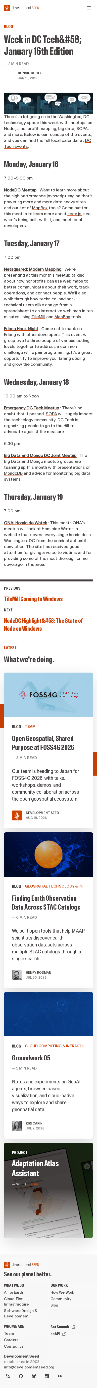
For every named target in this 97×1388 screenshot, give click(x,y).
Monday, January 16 (31, 164)
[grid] (48, 957)
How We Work (62, 1292)
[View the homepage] (21, 8)
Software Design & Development (20, 1313)
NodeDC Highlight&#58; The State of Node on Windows (43, 625)
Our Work (59, 1285)
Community (60, 1299)
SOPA (51, 414)
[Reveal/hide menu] (89, 8)
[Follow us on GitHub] (21, 1376)
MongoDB (13, 473)
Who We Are (14, 1326)
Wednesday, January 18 (36, 382)
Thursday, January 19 (33, 497)
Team (9, 1334)
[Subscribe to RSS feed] (8, 1376)
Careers (11, 1340)
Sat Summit (59, 1327)
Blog (8, 27)
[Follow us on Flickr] (60, 1376)
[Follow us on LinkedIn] (47, 1376)
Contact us (14, 1346)
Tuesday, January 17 (32, 243)
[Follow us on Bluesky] (34, 1376)
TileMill (38, 317)
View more (48, 910)
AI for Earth (13, 1292)
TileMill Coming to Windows (33, 599)
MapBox (40, 208)
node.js (74, 214)
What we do (14, 1285)
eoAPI (55, 1334)
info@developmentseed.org (29, 1367)
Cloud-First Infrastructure (16, 1301)
